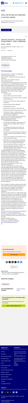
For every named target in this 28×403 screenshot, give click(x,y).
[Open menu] (26, 3)
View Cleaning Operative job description (10, 221)
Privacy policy (4, 367)
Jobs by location (4, 376)
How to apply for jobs (6, 360)
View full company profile (21, 289)
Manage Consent (5, 372)
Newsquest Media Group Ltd (7, 400)
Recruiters (3, 354)
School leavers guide (6, 365)
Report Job (14, 266)
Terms (2, 363)
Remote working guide (6, 374)
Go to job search (6, 30)
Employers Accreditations (6, 379)
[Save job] (26, 36)
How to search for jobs (6, 356)
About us (3, 351)
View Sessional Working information (9, 222)
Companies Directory (6, 383)
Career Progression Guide (7, 369)
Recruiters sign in (5, 358)
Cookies (3, 381)
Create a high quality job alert (13, 305)
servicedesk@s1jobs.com (20, 355)
